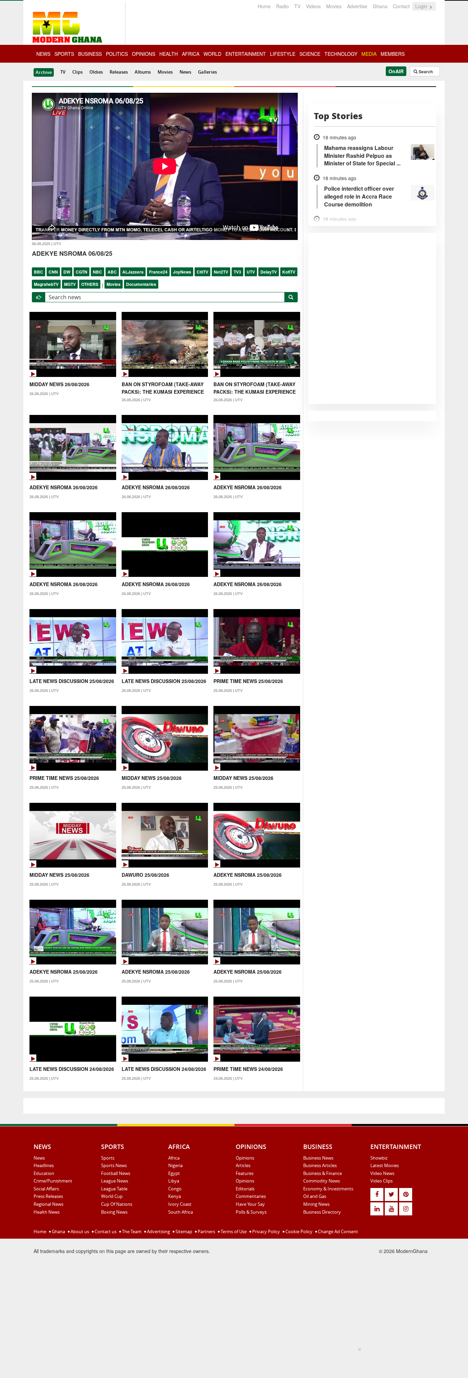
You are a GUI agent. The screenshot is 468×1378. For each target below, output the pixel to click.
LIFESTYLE (282, 53)
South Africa (180, 1212)
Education (44, 1173)
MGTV (70, 284)
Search (425, 71)
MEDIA (369, 53)
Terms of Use (233, 1231)
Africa (174, 1158)
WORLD (212, 53)
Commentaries (251, 1196)
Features (245, 1173)
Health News (47, 1212)
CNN (53, 272)
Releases (119, 72)
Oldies (96, 72)
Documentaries (141, 284)
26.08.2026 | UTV (44, 394)
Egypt (174, 1173)
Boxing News (114, 1212)
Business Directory (322, 1212)
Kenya (174, 1196)
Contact (401, 6)
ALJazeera (133, 272)
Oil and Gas (314, 1196)
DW (66, 272)
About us (79, 1231)
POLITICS (117, 53)
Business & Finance (322, 1173)
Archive (44, 72)
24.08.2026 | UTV (228, 1078)
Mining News (316, 1204)
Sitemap (183, 1231)
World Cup (112, 1196)
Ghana (380, 6)
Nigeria (175, 1165)
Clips (77, 72)
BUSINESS (90, 53)
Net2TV (221, 272)
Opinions (245, 1158)
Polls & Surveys (251, 1212)
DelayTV (268, 272)
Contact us (105, 1231)
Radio (282, 6)
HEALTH (168, 53)
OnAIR (396, 71)
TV (297, 6)
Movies (334, 6)
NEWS (43, 53)
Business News (318, 1158)
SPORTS (64, 53)
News (185, 72)
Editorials (245, 1189)
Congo (175, 1189)
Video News (382, 1173)
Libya (173, 1181)
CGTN (81, 272)
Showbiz (378, 1158)
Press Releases (48, 1196)
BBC (38, 272)
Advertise (357, 6)
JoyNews (182, 272)
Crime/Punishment (53, 1181)
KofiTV (288, 272)
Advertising (158, 1231)
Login (422, 6)
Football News (115, 1173)
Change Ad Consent (337, 1231)
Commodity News (321, 1181)
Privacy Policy (265, 1231)
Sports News (114, 1165)
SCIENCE (309, 53)
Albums (143, 72)
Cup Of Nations (116, 1204)
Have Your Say (250, 1204)
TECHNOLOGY (340, 53)
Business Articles (320, 1165)
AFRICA (190, 53)
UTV (251, 272)
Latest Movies (384, 1165)
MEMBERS (393, 53)
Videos (313, 6)
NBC (97, 272)
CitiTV (202, 272)
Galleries (207, 72)
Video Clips (381, 1181)
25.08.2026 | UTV (228, 690)
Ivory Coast (180, 1204)
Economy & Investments (328, 1189)
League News (114, 1181)
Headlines (44, 1165)
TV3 (237, 272)
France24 (158, 272)
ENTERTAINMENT (245, 53)
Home (264, 6)
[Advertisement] (231, 1361)
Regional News (48, 1204)
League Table (114, 1189)
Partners (206, 1231)
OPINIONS (143, 53)
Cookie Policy (298, 1231)
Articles (243, 1165)
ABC (112, 272)
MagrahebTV (46, 284)
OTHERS (89, 284)
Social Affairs (46, 1189)
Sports (107, 1158)
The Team (131, 1231)
